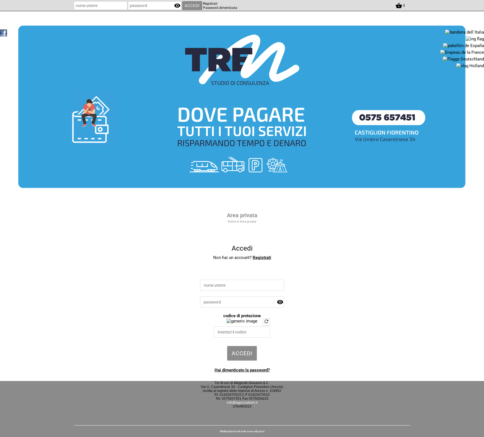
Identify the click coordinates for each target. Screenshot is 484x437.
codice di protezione (242, 315)
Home (232, 221)
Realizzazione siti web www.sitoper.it (242, 431)
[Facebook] (3, 32)
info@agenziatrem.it (242, 403)
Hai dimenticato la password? (242, 370)
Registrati (210, 4)
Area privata (247, 221)
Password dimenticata (220, 8)
